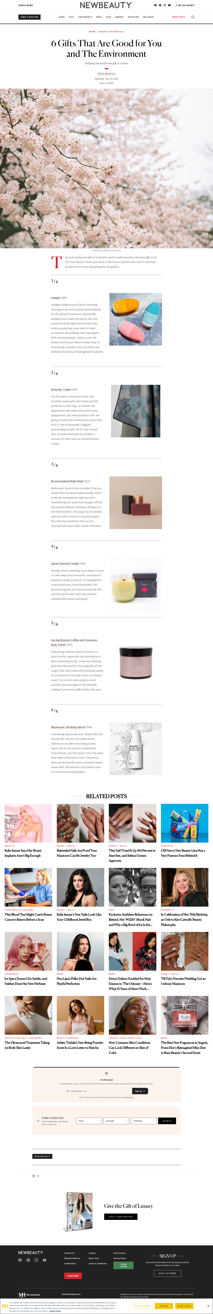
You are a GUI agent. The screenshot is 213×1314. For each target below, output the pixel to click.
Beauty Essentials (111, 31)
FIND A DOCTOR (29, 17)
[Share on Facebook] (33, 1176)
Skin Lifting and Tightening (23, 1038)
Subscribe (25, 5)
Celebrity (167, 909)
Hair (111, 909)
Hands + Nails (66, 845)
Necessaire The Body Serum (68, 727)
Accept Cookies (184, 1306)
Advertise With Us (72, 1258)
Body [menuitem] (99, 17)
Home (92, 31)
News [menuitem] (62, 17)
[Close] (208, 1306)
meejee (55, 297)
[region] (106, 1306)
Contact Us (69, 1253)
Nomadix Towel (60, 389)
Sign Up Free (168, 1273)
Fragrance (11, 974)
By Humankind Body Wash (67, 481)
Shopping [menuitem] (133, 17)
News (60, 974)
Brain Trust (94, 1258)
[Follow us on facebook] (155, 5)
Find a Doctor (119, 1253)
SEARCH (167, 1121)
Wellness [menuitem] (148, 17)
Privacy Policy (119, 1258)
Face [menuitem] (71, 17)
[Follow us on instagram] (165, 5)
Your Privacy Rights (142, 1306)
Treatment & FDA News (19, 909)
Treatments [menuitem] (85, 17)
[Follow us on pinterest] (160, 5)
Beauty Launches (68, 1038)
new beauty (42, 1156)
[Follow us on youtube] (169, 5)
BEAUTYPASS (178, 17)
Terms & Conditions (98, 1263)
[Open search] (192, 17)
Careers (92, 1253)
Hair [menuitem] (108, 17)
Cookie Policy (70, 1263)
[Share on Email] (38, 1176)
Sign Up (138, 1091)
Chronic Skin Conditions (125, 1038)
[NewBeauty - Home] (106, 5)
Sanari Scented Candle (65, 563)
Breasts (10, 845)
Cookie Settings (123, 1265)
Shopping (167, 845)
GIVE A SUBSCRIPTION (121, 1216)
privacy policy (128, 1097)
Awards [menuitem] (119, 17)
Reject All (164, 1306)
